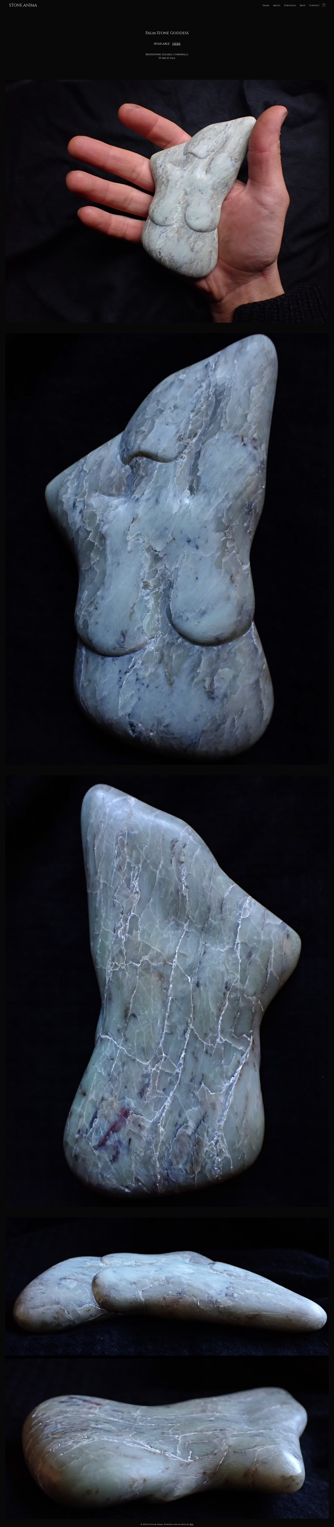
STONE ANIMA (23, 5)
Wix (191, 1524)
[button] (323, 5)
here (176, 44)
